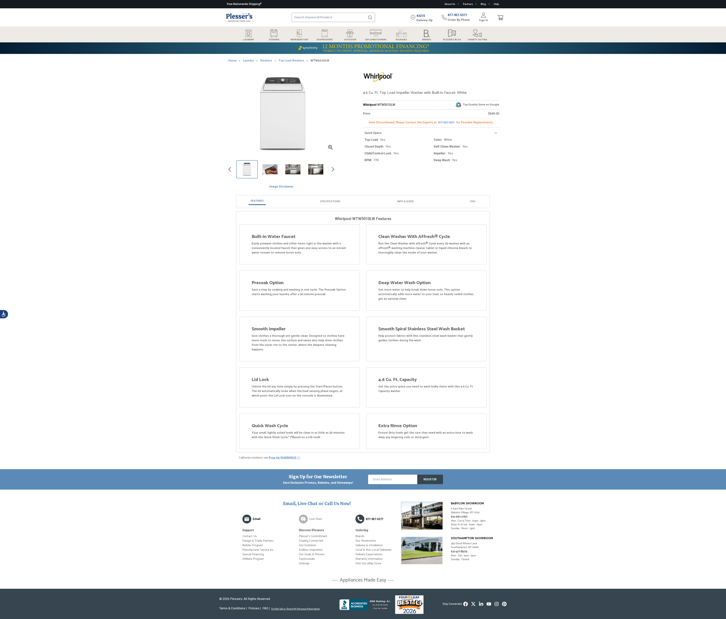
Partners (468, 4)
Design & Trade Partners (258, 540)
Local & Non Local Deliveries (373, 549)
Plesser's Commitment (313, 536)
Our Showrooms (365, 540)
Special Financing (253, 554)
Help (496, 4)
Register (430, 479)
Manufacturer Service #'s (257, 549)
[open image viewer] (330, 147)
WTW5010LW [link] (319, 60)
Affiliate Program (253, 558)
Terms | (233, 608)
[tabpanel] (363, 332)
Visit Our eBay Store (368, 563)
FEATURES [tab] (257, 201)
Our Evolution (307, 545)
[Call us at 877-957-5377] (359, 519)
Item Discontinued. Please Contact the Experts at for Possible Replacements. (431, 122)
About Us (449, 4)
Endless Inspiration (311, 549)
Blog (483, 4)
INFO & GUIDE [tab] (405, 201)
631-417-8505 (459, 551)
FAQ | (266, 608)
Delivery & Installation (369, 545)
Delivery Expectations (368, 554)
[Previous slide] (230, 169)
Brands (359, 536)
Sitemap (304, 563)
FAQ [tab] (472, 201)
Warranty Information (369, 558)
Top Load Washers (291, 60)
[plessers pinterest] (504, 604)
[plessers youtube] (488, 604)
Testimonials (307, 558)
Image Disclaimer (281, 186)
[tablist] (363, 201)
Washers (266, 60)
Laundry (248, 60)
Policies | (254, 608)
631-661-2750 (459, 516)
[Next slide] (333, 169)
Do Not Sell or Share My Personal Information (295, 609)
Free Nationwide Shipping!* (244, 4)
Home (232, 60)
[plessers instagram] (496, 604)
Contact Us (249, 536)
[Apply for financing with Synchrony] (363, 48)
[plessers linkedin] (481, 604)
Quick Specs (373, 133)
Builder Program (252, 545)
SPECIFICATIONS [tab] (330, 201)
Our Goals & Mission (311, 554)
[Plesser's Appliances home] (239, 17)
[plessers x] (473, 604)
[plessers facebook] (465, 604)
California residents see (267, 458)
